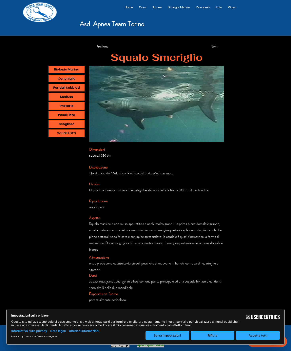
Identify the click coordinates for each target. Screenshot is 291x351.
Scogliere (66, 124)
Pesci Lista (66, 115)
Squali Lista (66, 133)
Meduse (66, 96)
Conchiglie (66, 78)
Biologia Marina (66, 69)
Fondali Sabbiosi (66, 87)
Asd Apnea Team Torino (112, 24)
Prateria (66, 106)
